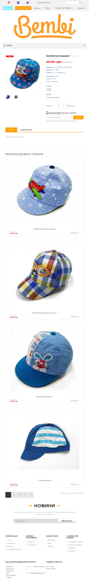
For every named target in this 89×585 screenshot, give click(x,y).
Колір (48, 94)
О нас (9, 540)
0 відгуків (74, 56)
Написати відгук (52, 58)
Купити (72, 106)
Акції (49, 543)
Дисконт (37, 8)
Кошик (8, 8)
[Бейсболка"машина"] (7, 97)
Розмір (49, 86)
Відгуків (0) (26, 130)
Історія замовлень (75, 545)
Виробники (52, 540)
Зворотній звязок (23, 8)
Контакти (81, 8)
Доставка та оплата (14, 549)
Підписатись (66, 521)
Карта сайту (31, 545)
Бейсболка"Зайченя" (44, 397)
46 (50, 89)
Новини (50, 546)
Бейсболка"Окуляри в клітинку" (44, 313)
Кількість (49, 106)
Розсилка (71, 551)
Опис (11, 130)
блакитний (55, 97)
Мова (47, 8)
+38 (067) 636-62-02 (44, 2)
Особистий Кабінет (75, 541)
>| (30, 495)
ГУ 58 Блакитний (44, 481)
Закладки (71, 548)
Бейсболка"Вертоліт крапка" (44, 229)
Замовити (78, 117)
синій (48, 97)
